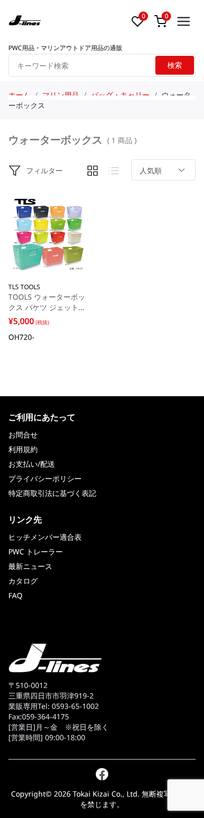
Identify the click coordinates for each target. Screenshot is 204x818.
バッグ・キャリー (120, 95)
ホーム (19, 95)
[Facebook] (102, 774)
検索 (174, 65)
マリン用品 (60, 95)
